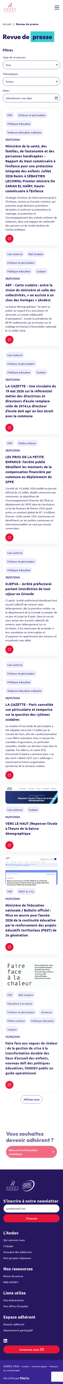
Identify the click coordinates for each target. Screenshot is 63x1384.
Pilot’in (24, 1378)
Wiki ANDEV (10, 1282)
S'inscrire (31, 1218)
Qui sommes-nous (14, 1240)
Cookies (25, 1366)
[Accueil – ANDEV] (10, 8)
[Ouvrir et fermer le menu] (57, 7)
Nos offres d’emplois (15, 1306)
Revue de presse (13, 1276)
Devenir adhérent (13, 1324)
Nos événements (13, 1300)
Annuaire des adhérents (17, 1252)
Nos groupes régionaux (17, 1258)
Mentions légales (39, 1366)
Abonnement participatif (18, 1330)
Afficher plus (31, 1099)
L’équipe (8, 1246)
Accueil (7, 24)
